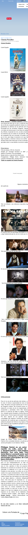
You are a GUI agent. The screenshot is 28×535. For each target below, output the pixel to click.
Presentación (17, 522)
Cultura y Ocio (21, 4)
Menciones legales (18, 525)
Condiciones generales (19, 524)
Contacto (3, 524)
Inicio (3, 1)
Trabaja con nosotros (6, 525)
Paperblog (8, 5)
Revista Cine (5, 34)
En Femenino (21, 6)
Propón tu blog (10, 1)
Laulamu (17, 41)
